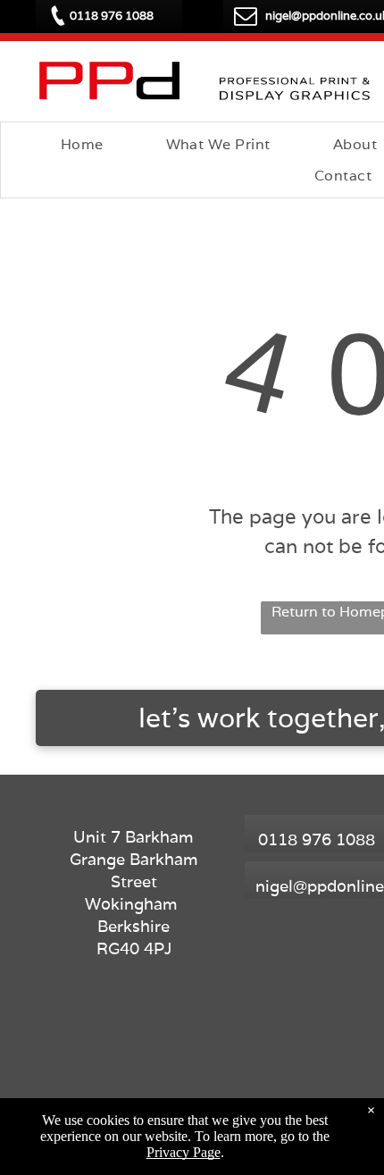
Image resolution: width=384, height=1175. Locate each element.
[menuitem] (82, 145)
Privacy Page (183, 1152)
